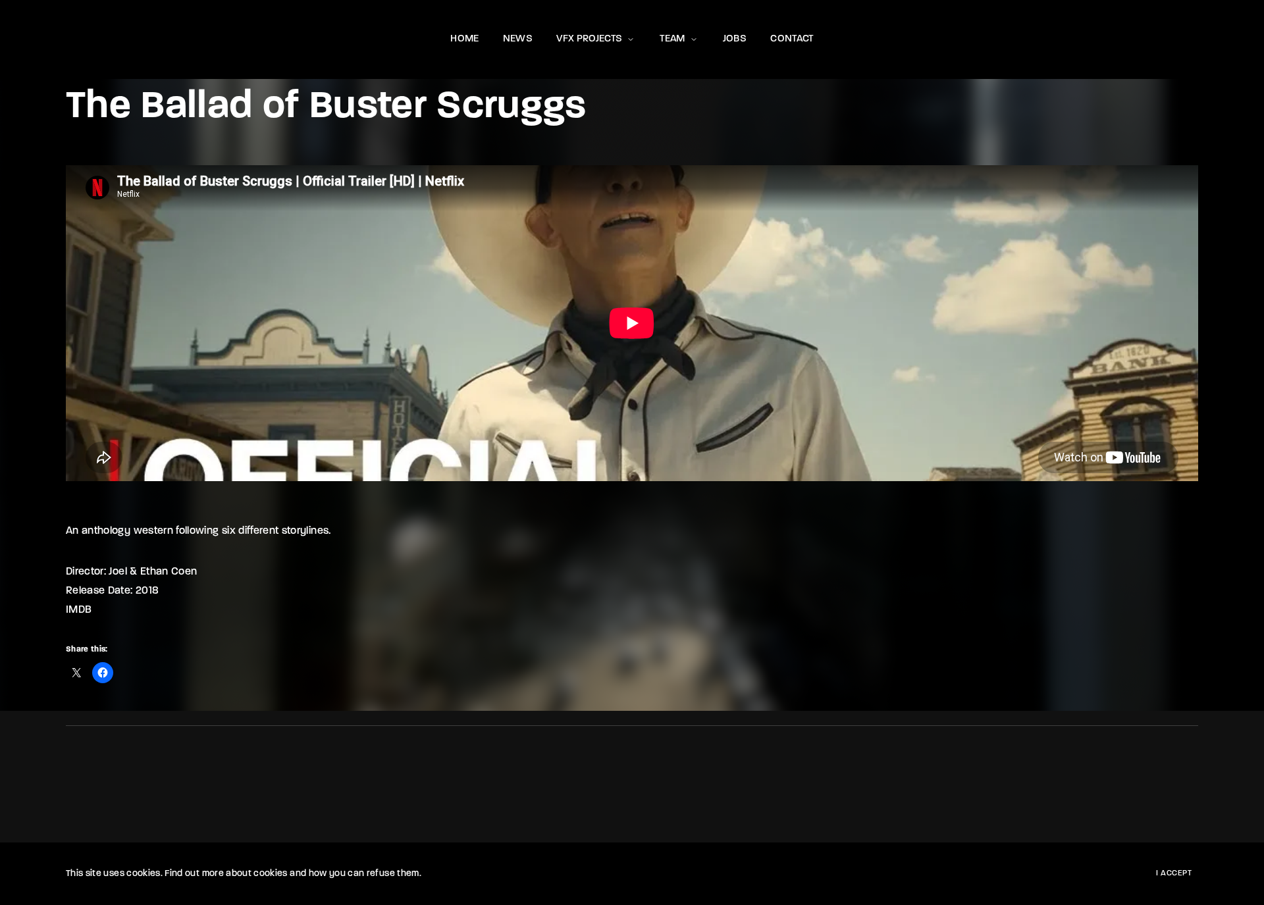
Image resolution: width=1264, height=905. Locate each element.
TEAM (672, 39)
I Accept (1174, 873)
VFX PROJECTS (589, 39)
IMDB (79, 610)
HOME (464, 39)
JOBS (735, 39)
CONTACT (791, 39)
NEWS (518, 39)
